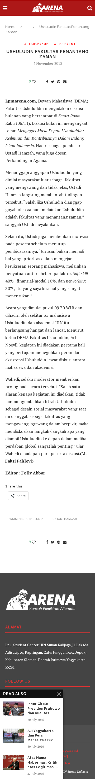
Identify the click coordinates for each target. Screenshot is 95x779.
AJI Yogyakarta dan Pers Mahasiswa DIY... (41, 735)
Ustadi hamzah (65, 519)
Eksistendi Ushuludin (26, 519)
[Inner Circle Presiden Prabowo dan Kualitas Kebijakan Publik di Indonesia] (13, 708)
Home (10, 27)
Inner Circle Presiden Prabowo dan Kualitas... (43, 708)
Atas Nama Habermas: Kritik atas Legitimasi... (42, 762)
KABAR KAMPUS (40, 44)
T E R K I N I (67, 44)
